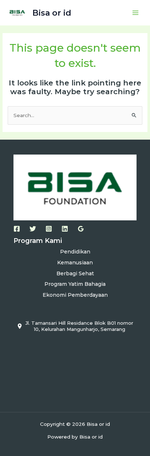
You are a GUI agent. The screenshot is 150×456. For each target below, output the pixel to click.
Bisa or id (51, 12)
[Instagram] (49, 228)
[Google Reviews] (81, 228)
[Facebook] (16, 228)
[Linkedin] (65, 228)
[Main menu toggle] (135, 12)
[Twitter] (32, 228)
